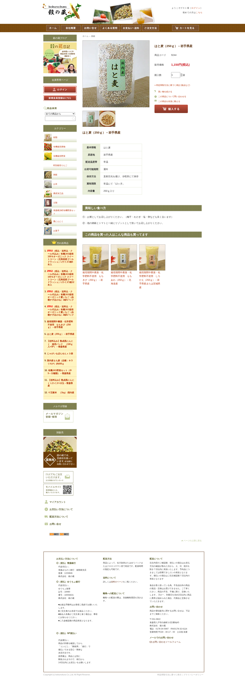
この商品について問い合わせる (172, 96)
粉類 (55, 137)
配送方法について (59, 516)
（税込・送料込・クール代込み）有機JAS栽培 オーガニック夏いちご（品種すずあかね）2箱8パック (62, 310)
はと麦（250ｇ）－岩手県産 (60, 334)
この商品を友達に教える (169, 101)
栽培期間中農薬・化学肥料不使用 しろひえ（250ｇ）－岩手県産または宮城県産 (149, 280)
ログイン (196, 8)
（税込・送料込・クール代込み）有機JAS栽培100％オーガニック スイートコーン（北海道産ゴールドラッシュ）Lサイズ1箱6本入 (61, 258)
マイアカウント (58, 502)
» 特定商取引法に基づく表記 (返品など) (172, 85)
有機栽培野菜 (59, 156)
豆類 (55, 203)
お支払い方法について (61, 509)
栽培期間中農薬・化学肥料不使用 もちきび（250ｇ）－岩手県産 (60, 324)
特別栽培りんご (60, 165)
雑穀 (55, 175)
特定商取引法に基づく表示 (169, 674)
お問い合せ (55, 524)
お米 (55, 184)
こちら (199, 12)
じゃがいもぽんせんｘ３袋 (60, 353)
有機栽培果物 (59, 147)
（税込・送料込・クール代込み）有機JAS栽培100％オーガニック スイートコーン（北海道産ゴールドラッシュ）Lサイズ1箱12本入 (61, 278)
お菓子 (56, 231)
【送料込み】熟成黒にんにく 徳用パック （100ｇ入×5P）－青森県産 (60, 344)
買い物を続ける (165, 92)
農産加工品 (58, 193)
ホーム (85, 36)
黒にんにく (58, 221)
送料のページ (117, 582)
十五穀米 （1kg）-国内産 (61, 392)
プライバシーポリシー (193, 674)
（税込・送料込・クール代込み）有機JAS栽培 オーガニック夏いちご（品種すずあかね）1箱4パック (62, 295)
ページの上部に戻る (192, 540)
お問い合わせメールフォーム (166, 642)
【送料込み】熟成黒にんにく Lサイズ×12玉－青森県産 (61, 383)
